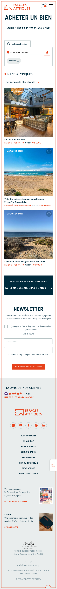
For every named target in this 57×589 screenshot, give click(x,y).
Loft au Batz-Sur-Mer (14, 139)
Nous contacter (29, 436)
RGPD (46, 570)
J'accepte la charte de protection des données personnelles (31, 328)
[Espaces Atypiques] (17, 9)
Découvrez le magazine (15, 502)
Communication (28, 452)
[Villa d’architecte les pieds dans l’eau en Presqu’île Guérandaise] (28, 172)
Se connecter (11, 527)
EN (31, 562)
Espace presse (28, 447)
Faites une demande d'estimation (25, 288)
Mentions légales (29, 574)
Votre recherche (19, 44)
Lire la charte (28, 334)
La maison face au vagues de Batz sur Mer (24, 261)
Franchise (28, 441)
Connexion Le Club (28, 474)
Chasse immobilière (28, 463)
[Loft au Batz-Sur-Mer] (28, 112)
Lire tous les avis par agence (18, 397)
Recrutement (28, 458)
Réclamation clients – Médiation (24, 570)
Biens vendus (28, 468)
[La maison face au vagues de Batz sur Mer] (28, 234)
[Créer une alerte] (47, 52)
